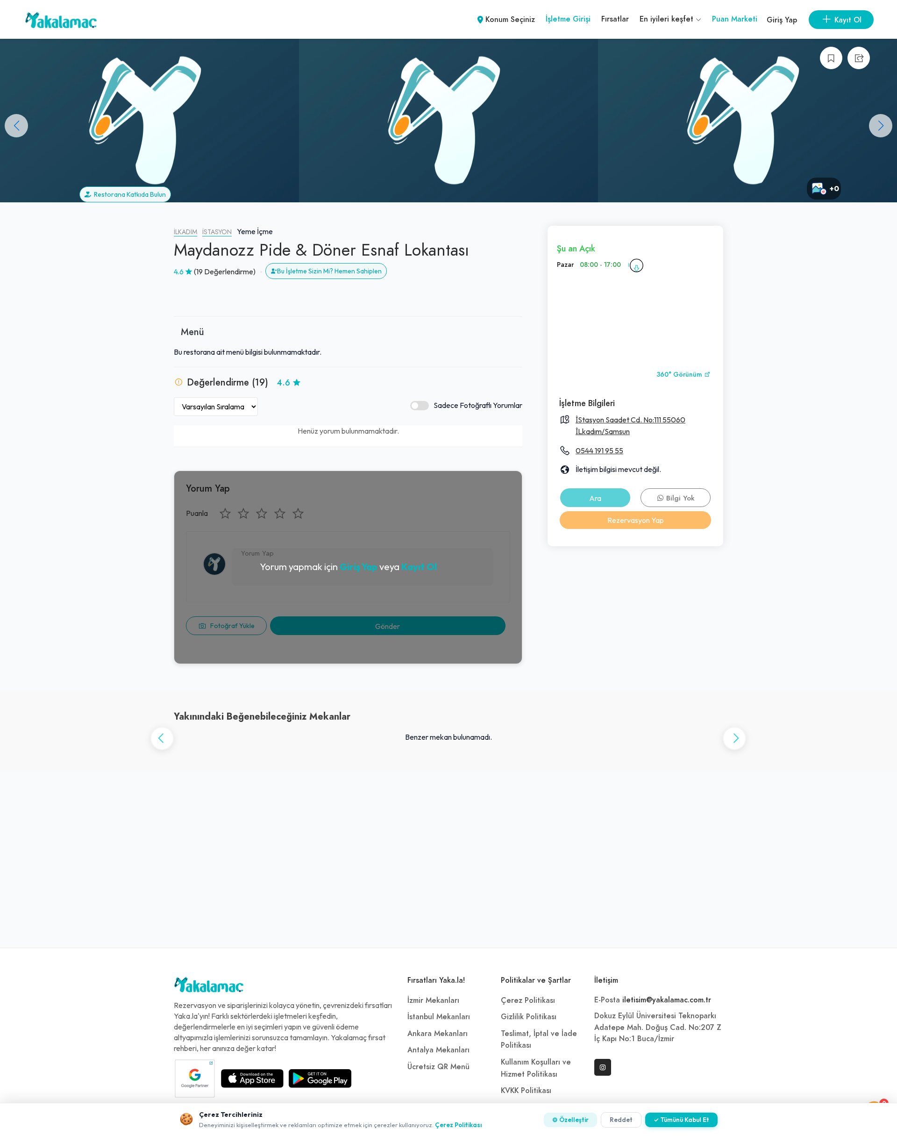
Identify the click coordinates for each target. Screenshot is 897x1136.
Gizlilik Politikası (528, 1017)
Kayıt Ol (419, 566)
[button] (880, 125)
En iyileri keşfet (668, 19)
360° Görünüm (680, 374)
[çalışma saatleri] (636, 265)
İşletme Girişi (568, 19)
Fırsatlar (615, 19)
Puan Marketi (734, 19)
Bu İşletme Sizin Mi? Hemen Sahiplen (329, 271)
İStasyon (217, 232)
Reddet (621, 1119)
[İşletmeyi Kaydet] (831, 58)
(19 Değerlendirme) (225, 271)
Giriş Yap (782, 20)
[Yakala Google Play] (320, 1078)
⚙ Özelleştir (570, 1119)
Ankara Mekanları (437, 1034)
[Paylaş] (858, 58)
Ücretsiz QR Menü (438, 1067)
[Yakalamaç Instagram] (602, 1067)
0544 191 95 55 (599, 450)
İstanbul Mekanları (438, 1017)
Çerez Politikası (528, 1000)
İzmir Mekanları (433, 1000)
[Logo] (209, 987)
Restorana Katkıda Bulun (128, 194)
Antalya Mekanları (438, 1050)
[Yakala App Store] (252, 1078)
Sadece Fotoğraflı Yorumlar (478, 405)
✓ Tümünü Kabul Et (681, 1119)
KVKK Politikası (526, 1091)
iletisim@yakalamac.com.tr (666, 1000)
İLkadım (185, 232)
